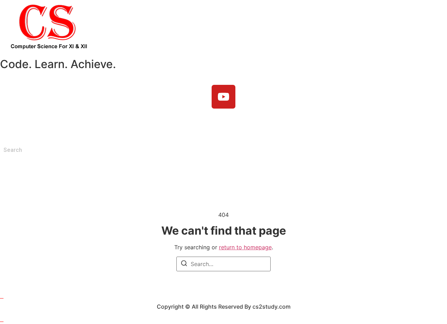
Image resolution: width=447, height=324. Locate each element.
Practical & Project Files (134, 125)
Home (13, 125)
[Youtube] (223, 97)
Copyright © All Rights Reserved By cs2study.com (224, 306)
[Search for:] (223, 264)
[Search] (184, 264)
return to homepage (245, 247)
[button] (43, 125)
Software (237, 125)
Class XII (77, 125)
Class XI (41, 125)
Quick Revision (195, 125)
